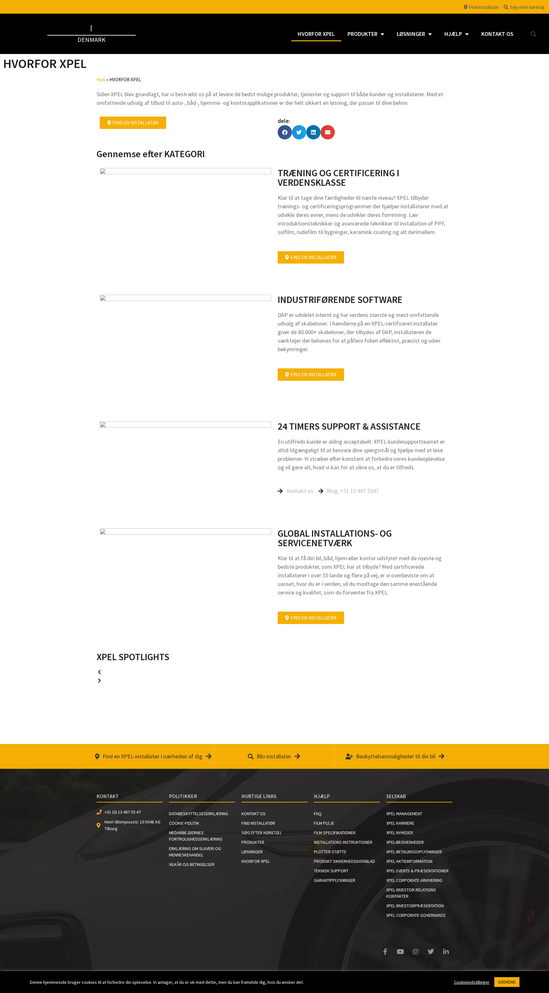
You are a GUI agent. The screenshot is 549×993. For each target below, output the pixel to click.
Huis (101, 80)
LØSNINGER (411, 33)
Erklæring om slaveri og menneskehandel (195, 852)
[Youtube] (400, 951)
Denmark (91, 40)
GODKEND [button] (507, 982)
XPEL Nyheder (399, 832)
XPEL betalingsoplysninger (414, 852)
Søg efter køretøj (261, 832)
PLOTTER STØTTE (330, 852)
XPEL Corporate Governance (416, 915)
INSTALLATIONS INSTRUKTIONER (343, 842)
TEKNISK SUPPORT (331, 871)
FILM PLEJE (324, 823)
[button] (533, 34)
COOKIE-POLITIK (184, 823)
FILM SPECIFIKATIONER (335, 832)
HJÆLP (453, 33)
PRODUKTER (362, 33)
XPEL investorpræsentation (415, 906)
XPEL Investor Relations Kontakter (411, 893)
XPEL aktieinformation (409, 861)
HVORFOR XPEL (316, 33)
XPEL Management (404, 813)
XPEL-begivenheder (405, 842)
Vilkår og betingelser (191, 864)
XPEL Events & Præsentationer (417, 871)
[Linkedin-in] (446, 951)
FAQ (318, 813)
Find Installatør (258, 823)
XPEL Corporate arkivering (414, 880)
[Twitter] (430, 951)
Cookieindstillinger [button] (472, 982)
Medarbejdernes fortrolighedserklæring (195, 836)
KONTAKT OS (497, 33)
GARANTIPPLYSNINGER (334, 880)
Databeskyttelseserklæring (198, 813)
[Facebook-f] (385, 951)
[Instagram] (415, 951)
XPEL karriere (400, 823)
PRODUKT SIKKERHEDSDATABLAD (344, 861)
